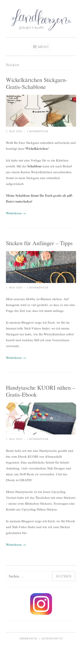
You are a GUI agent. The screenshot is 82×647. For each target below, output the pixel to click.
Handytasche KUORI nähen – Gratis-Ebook (40, 391)
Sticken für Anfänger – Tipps (39, 243)
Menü (43, 46)
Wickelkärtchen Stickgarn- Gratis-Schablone (36, 83)
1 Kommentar (37, 131)
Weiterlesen (16, 213)
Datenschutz (52, 638)
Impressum (28, 638)
